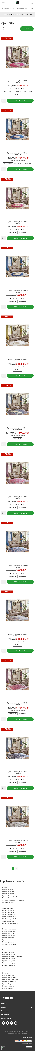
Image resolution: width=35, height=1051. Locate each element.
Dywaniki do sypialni (8, 960)
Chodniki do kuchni (8, 910)
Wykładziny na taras (8, 902)
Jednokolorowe (7, 971)
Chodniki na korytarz (8, 914)
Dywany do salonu (8, 889)
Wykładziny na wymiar (9, 944)
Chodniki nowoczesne (9, 916)
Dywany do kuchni (8, 898)
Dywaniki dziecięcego (9, 963)
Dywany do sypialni (8, 893)
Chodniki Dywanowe (8, 908)
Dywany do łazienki (8, 891)
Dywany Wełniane (8, 937)
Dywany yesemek (7, 940)
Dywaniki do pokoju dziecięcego (12, 956)
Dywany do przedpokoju (10, 896)
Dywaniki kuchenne (8, 965)
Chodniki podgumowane (10, 923)
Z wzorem (5, 973)
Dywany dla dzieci (8, 975)
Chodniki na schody (8, 921)
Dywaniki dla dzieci (8, 952)
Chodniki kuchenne (8, 912)
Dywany (4, 887)
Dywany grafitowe (8, 942)
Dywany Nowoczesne (9, 929)
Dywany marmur (7, 988)
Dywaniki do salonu (8, 958)
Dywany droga (6, 984)
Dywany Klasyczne (8, 933)
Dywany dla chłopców (9, 977)
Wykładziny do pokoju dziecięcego (13, 900)
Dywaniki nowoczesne (9, 950)
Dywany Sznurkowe (8, 935)
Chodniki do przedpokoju (10, 919)
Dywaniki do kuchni (8, 954)
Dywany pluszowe (8, 986)
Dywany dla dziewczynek (10, 979)
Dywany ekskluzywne (9, 931)
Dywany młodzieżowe (9, 981)
